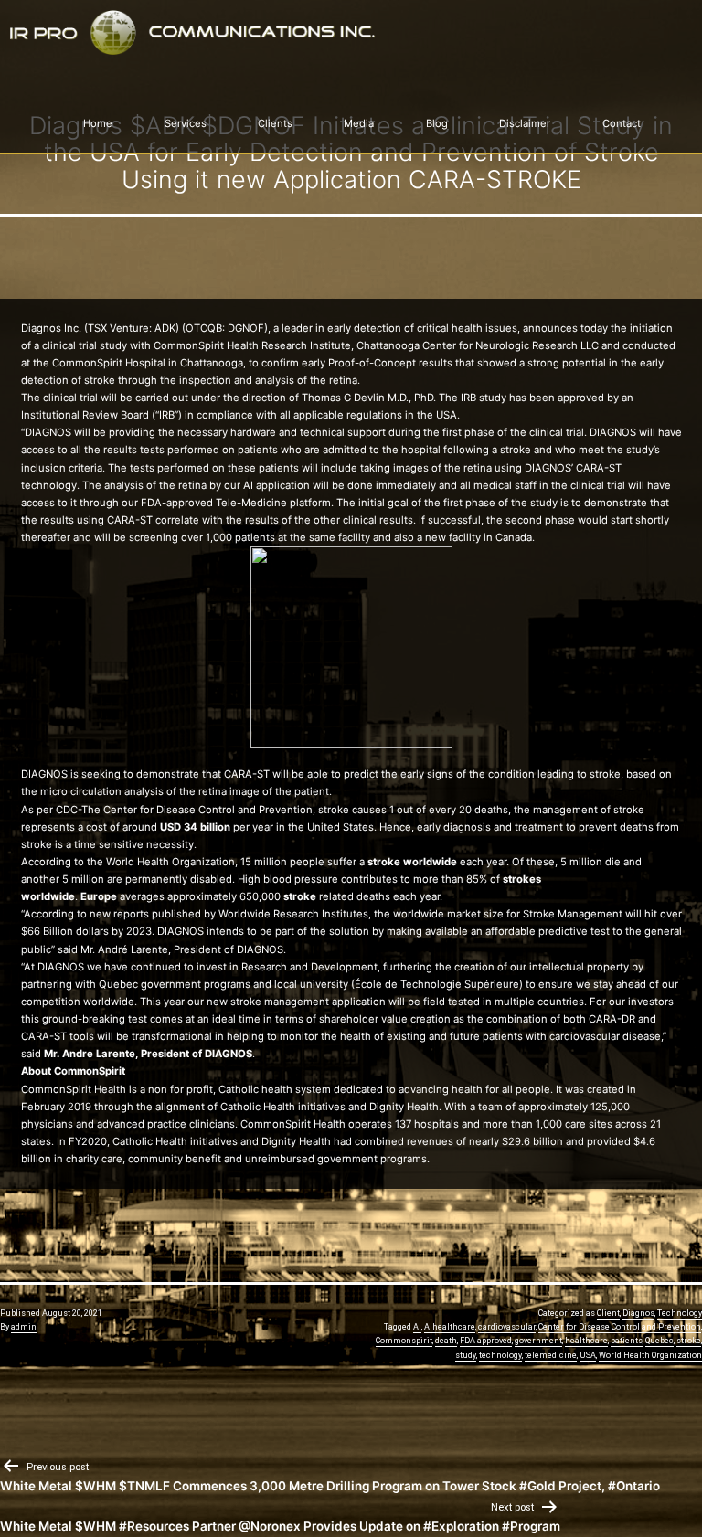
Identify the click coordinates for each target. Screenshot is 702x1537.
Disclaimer (524, 123)
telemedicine (551, 1355)
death (446, 1340)
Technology (679, 1313)
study (465, 1355)
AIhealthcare (449, 1326)
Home (97, 123)
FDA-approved (486, 1340)
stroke (688, 1340)
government (538, 1340)
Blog (437, 123)
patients (627, 1340)
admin (24, 1326)
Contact (621, 123)
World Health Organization (650, 1355)
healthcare (586, 1340)
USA (588, 1355)
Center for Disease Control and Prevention (619, 1326)
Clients (275, 123)
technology (500, 1355)
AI (417, 1326)
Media (359, 123)
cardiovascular (507, 1326)
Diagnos (638, 1313)
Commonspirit (404, 1340)
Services (186, 123)
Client (608, 1313)
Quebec (659, 1340)
